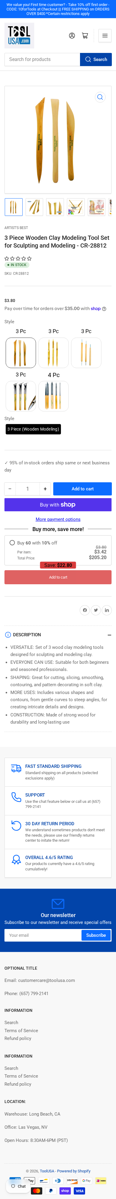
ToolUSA (47, 1171)
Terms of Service (21, 1030)
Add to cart (58, 577)
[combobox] (58, 59)
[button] (18, 258)
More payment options (58, 519)
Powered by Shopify (73, 1171)
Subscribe (96, 935)
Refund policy (17, 1038)
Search (100, 59)
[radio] (58, 550)
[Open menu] (105, 35)
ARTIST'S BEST (16, 228)
